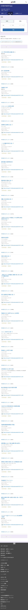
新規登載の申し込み (5, 571)
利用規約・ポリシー (5, 569)
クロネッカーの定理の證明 (7, 106)
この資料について (18, 13)
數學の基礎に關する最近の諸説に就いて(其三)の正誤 (12, 498)
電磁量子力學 (4, 87)
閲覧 (20, 21)
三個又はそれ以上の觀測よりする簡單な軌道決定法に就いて (11, 218)
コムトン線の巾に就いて (7, 331)
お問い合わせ (3, 606)
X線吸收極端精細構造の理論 (7, 424)
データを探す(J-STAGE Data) (7, 557)
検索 (7, 21)
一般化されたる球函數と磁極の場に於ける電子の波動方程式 (11, 275)
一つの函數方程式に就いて (7, 143)
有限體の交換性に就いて (7, 124)
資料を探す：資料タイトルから (7, 549)
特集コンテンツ (4, 587)
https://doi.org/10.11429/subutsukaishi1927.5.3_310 (13, 451)
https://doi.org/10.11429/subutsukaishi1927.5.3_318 (13, 504)
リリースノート (4, 579)
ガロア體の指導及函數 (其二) (8, 52)
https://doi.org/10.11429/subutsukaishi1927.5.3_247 (13, 169)
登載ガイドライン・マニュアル (7, 597)
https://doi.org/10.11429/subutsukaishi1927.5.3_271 (13, 263)
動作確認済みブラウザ (5, 601)
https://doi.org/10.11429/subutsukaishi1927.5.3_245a (14, 151)
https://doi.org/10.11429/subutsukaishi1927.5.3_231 (13, 76)
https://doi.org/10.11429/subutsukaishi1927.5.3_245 (13, 132)
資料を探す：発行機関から (6, 553)
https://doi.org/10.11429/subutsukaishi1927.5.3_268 (13, 245)
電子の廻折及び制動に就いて (8, 294)
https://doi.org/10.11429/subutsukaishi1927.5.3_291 (13, 320)
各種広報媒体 (3, 589)
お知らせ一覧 (3, 577)
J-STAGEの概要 (4, 563)
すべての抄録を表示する (17, 41)
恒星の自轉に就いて (6, 256)
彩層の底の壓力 (5, 237)
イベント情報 (3, 583)
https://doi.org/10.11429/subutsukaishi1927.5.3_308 (13, 432)
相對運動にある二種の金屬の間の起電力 (10, 443)
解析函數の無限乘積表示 (7, 162)
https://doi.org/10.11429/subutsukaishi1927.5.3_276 (13, 283)
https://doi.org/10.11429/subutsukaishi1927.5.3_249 (13, 188)
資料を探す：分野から (5, 551)
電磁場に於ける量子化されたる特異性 (10, 313)
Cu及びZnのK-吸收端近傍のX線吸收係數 (10, 406)
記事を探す (3, 555)
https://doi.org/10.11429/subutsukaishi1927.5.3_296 (13, 339)
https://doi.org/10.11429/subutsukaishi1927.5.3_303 (13, 376)
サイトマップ (3, 608)
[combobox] (6, 25)
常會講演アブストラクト (7, 480)
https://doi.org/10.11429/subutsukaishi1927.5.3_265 (13, 226)
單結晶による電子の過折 (7, 350)
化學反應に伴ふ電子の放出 (7, 369)
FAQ (1, 603)
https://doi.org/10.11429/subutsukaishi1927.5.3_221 (13, 59)
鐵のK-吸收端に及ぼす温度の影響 (9, 387)
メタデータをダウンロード (6, 41)
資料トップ (3, 13)
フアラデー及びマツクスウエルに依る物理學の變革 (11, 516)
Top (14, 543)
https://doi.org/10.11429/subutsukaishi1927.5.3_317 (13, 486)
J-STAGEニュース (4, 585)
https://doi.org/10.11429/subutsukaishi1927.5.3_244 (13, 113)
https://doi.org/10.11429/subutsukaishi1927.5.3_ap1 (13, 524)
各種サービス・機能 (5, 565)
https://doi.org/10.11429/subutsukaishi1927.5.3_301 (13, 358)
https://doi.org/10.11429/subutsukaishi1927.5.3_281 (13, 302)
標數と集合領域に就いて (7, 199)
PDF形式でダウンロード (6, 67)
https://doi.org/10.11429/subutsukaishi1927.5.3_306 (13, 395)
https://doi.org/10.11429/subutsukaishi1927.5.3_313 (13, 469)
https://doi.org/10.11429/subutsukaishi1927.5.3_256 (13, 206)
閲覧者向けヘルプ (4, 599)
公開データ (3, 567)
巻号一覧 (10, 13)
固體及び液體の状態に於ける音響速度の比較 (11, 461)
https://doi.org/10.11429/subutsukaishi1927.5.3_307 (13, 413)
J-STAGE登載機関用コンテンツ (7, 595)
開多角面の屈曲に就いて (7, 180)
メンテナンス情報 (4, 581)
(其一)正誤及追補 (5, 70)
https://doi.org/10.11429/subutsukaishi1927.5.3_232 (13, 95)
